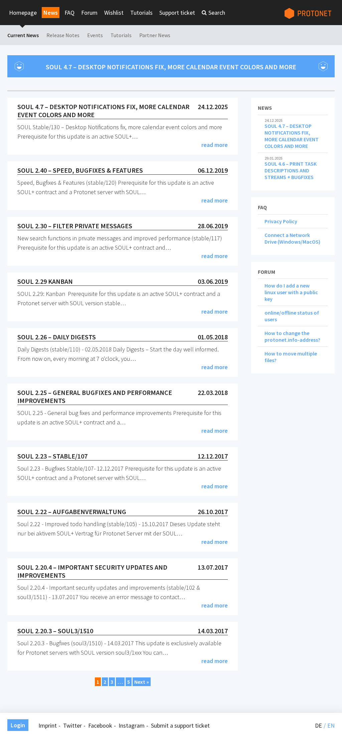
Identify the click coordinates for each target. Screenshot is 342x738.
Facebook (100, 725)
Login (18, 725)
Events (95, 35)
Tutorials (141, 12)
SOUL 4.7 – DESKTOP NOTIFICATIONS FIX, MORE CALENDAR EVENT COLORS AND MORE (292, 133)
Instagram (132, 725)
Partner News (154, 35)
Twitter (72, 725)
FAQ (69, 12)
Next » (141, 681)
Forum (89, 12)
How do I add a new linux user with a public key (291, 292)
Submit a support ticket (180, 725)
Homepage (23, 12)
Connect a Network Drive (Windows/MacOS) (292, 238)
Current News (23, 35)
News (50, 12)
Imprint (47, 725)
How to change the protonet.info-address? (292, 336)
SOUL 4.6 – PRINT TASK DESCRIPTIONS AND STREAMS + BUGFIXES (291, 168)
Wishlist (114, 12)
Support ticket (177, 12)
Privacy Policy (281, 221)
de (318, 725)
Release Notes (62, 35)
